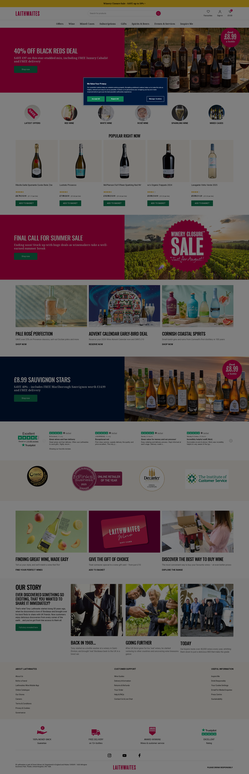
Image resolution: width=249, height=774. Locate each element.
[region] (125, 91)
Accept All (96, 99)
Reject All (115, 99)
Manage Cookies (155, 99)
